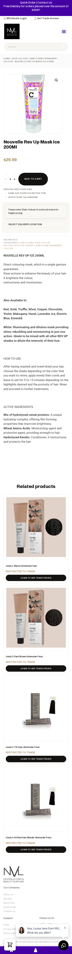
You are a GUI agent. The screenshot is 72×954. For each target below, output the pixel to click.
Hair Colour (20, 58)
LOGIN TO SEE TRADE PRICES (36, 578)
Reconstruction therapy (19, 245)
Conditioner (26, 243)
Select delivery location (25, 224)
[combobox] (31, 47)
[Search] (63, 47)
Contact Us (44, 2)
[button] (64, 31)
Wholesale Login (16, 18)
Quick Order (27, 2)
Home (6, 58)
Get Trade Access (48, 18)
